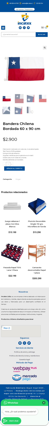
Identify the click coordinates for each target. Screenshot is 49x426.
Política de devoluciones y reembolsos (24, 356)
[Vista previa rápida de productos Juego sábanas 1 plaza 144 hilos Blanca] (22, 199)
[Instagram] (24, 27)
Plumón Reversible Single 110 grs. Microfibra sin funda (37, 224)
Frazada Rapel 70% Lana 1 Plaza (12, 268)
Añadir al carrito (14, 168)
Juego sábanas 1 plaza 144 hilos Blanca (12, 224)
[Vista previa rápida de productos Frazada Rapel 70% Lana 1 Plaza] (22, 246)
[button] (3, 28)
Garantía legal (24, 359)
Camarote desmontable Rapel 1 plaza (37, 270)
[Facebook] (20, 27)
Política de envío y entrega (24, 352)
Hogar (18, 179)
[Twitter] (28, 27)
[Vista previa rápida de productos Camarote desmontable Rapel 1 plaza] (46, 246)
